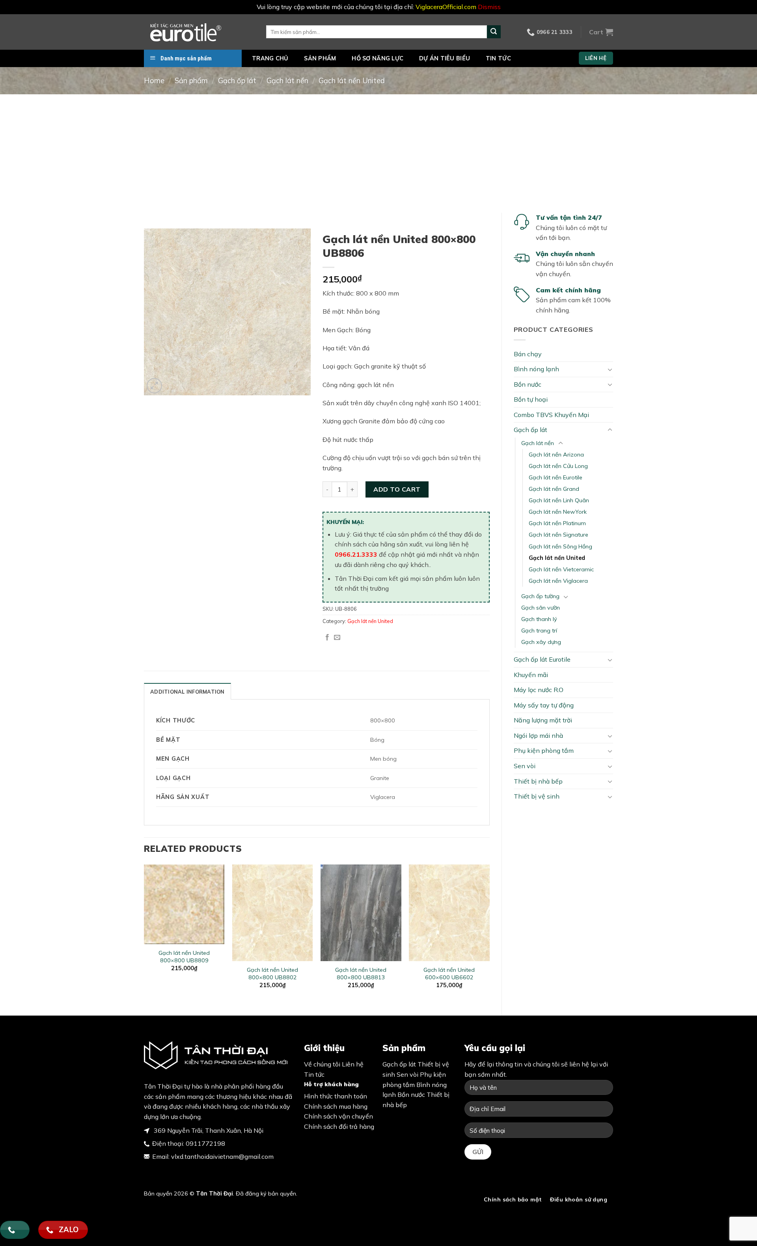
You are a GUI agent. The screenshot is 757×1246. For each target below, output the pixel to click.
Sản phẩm (320, 58)
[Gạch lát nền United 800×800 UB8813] (361, 912)
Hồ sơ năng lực (377, 58)
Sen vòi (524, 766)
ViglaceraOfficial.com (446, 7)
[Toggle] (610, 369)
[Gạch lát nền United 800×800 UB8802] (272, 912)
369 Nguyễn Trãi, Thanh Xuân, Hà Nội (207, 1130)
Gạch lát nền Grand (554, 488)
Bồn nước (527, 384)
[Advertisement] (378, 153)
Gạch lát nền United (352, 80)
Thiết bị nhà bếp (538, 781)
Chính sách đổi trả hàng (339, 1126)
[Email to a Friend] (337, 637)
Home (154, 80)
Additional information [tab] (187, 691)
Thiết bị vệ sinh (536, 796)
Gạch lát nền (287, 80)
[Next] (489, 933)
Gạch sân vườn (540, 607)
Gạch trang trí (539, 630)
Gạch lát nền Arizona (556, 454)
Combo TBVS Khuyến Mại (551, 415)
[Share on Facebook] (327, 637)
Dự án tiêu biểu (444, 58)
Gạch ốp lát (237, 80)
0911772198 (205, 1143)
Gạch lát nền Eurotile (555, 477)
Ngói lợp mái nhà (538, 735)
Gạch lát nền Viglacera (558, 580)
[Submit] (493, 32)
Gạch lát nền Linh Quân (559, 500)
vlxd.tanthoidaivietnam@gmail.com (222, 1156)
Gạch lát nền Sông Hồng (560, 546)
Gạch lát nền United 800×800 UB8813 (360, 973)
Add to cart (396, 489)
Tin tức (498, 58)
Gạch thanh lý (539, 619)
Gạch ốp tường (540, 596)
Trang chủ (270, 58)
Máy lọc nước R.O (538, 690)
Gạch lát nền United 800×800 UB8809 (184, 956)
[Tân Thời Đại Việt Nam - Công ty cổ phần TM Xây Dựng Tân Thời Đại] (199, 32)
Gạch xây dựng (541, 641)
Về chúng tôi (322, 1064)
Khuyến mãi (531, 675)
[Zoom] (154, 385)
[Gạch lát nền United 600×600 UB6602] (449, 912)
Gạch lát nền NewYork (558, 511)
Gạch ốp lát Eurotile (542, 659)
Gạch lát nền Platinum (557, 523)
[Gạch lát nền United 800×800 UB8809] (184, 904)
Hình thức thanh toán (335, 1096)
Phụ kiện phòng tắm (544, 750)
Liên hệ (353, 1064)
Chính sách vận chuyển (338, 1116)
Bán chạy (528, 354)
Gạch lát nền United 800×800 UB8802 (272, 973)
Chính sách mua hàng (335, 1106)
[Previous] (144, 933)
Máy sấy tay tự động (544, 705)
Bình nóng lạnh (536, 369)
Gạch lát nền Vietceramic (561, 569)
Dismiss (489, 7)
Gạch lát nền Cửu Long (558, 466)
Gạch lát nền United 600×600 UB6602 (449, 973)
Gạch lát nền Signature (558, 534)
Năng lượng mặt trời (543, 720)
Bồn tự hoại (531, 399)
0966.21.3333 (356, 554)
